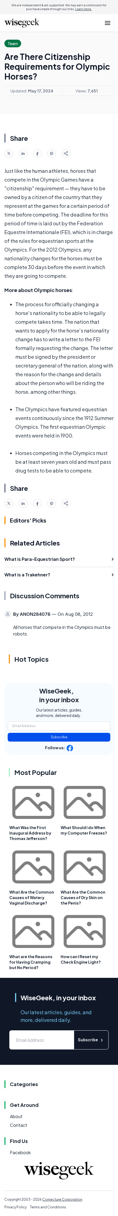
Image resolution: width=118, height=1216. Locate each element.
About (16, 1116)
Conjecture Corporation (62, 1199)
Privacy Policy (15, 1207)
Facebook (20, 1152)
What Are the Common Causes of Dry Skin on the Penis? (83, 897)
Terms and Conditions (48, 1207)
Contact (18, 1125)
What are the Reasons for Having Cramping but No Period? (30, 962)
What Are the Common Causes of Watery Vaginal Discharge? (31, 897)
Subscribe (59, 737)
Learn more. (83, 9)
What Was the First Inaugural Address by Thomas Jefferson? (30, 833)
